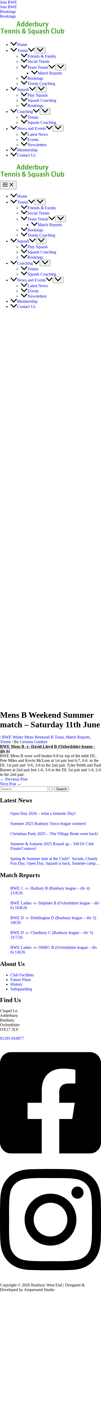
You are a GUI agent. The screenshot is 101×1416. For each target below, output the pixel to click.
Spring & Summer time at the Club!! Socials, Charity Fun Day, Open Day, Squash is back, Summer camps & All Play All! (54, 861)
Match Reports (78, 737)
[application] (31, 50)
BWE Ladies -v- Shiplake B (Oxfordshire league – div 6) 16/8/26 (54, 905)
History (16, 984)
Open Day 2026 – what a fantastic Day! (43, 813)
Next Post (10, 784)
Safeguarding (21, 989)
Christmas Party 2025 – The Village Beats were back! (54, 833)
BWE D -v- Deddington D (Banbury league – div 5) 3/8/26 (53, 920)
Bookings (8, 16)
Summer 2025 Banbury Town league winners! (48, 823)
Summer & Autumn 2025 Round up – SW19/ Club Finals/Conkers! (52, 846)
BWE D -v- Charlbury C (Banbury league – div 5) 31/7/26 (51, 934)
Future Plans (20, 979)
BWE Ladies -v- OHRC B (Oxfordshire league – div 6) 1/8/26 (53, 949)
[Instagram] (50, 1276)
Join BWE (8, 7)
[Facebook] (50, 1159)
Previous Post (13, 779)
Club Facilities (22, 975)
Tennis (5, 742)
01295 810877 (12, 1038)
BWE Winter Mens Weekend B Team (33, 737)
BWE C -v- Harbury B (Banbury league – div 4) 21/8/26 (50, 890)
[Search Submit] (51, 789)
